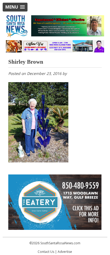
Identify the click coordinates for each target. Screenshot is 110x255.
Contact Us (46, 251)
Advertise (65, 251)
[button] (15, 7)
